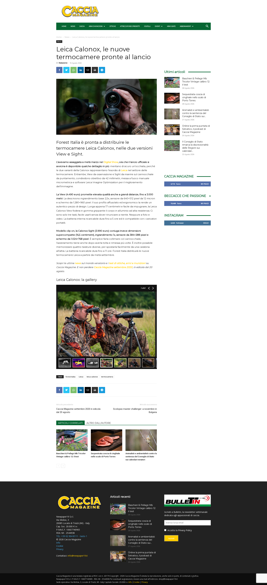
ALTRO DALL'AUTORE (99, 423)
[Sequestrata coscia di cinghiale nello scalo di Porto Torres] (106, 440)
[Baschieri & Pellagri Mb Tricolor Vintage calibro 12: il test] (72, 440)
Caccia (82, 26)
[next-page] (63, 466)
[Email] (88, 70)
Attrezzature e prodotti (130, 26)
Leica (81, 376)
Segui (206, 223)
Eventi (157, 26)
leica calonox (92, 376)
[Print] (95, 70)
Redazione (63, 63)
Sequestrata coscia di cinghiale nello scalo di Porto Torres (194, 97)
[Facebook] (59, 70)
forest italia (70, 376)
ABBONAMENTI (185, 26)
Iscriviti (171, 538)
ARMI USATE (171, 26)
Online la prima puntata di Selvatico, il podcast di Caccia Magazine (196, 128)
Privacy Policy (185, 530)
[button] (207, 26)
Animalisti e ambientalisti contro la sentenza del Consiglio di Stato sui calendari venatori (141, 456)
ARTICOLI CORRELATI (70, 423)
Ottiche (113, 26)
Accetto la (172, 530)
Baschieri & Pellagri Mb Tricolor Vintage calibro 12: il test (196, 81)
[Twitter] (66, 70)
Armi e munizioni (96, 26)
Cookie (59, 545)
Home (64, 26)
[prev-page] (58, 466)
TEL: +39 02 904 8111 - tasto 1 (71, 536)
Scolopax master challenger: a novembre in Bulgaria (135, 411)
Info (58, 542)
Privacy (59, 549)
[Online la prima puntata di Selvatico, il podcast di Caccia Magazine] (172, 129)
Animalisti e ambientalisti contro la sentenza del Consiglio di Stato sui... (195, 113)
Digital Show (111, 162)
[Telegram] (102, 70)
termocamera (107, 376)
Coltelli (147, 26)
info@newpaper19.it (78, 555)
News (73, 26)
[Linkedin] (81, 70)
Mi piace (205, 184)
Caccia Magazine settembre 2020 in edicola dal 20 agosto (78, 411)
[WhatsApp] (73, 70)
